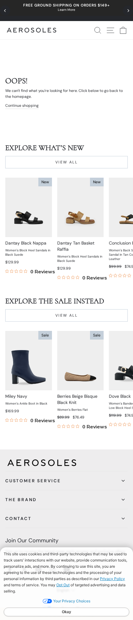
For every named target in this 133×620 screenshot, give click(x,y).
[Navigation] (66, 10)
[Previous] (5, 11)
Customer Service (33, 480)
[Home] (31, 30)
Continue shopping (22, 105)
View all (66, 162)
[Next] (128, 11)
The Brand (21, 499)
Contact (18, 518)
